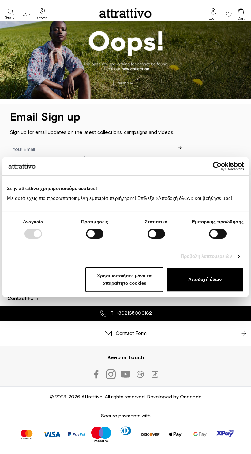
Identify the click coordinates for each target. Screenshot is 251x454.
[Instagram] (111, 374)
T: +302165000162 (130, 313)
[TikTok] (155, 374)
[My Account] (213, 11)
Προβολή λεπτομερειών (206, 256)
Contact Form (23, 298)
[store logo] (125, 13)
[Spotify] (140, 374)
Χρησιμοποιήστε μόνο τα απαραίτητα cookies (124, 279)
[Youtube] (125, 374)
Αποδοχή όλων (205, 279)
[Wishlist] (228, 14)
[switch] (94, 234)
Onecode (191, 396)
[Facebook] (96, 374)
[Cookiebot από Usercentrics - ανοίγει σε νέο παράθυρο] (217, 166)
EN (25, 14)
